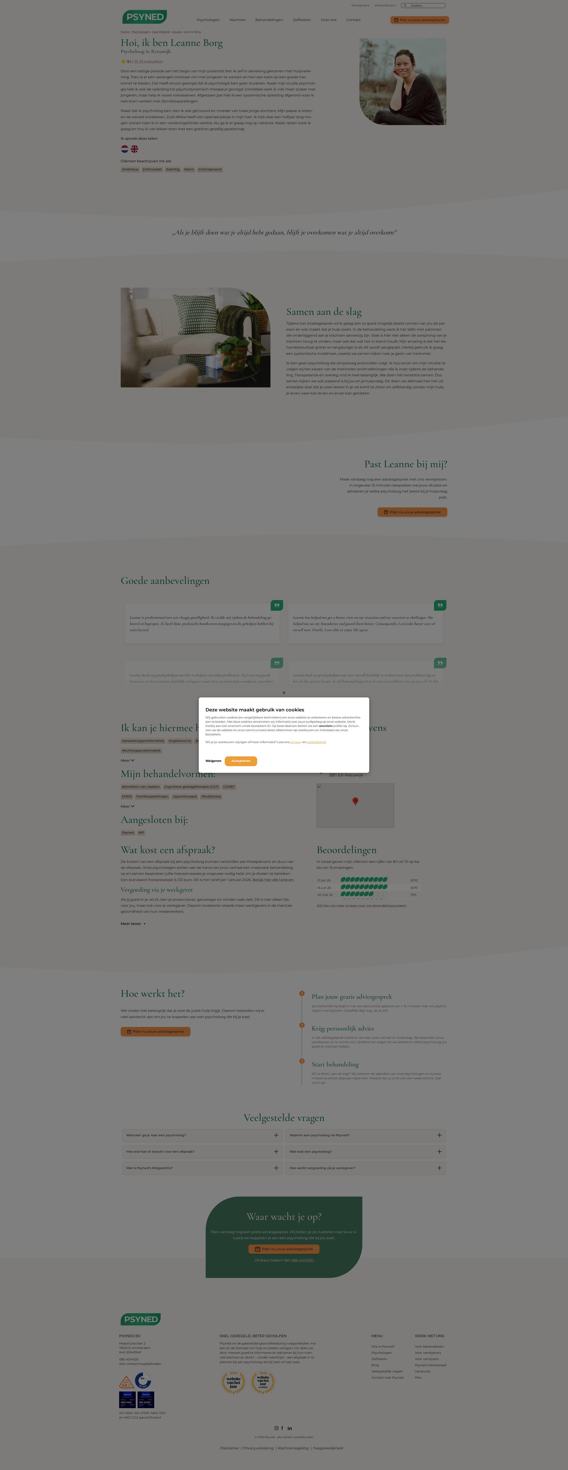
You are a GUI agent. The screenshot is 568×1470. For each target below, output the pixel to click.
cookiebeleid (316, 742)
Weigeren (213, 761)
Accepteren (240, 761)
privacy (295, 742)
